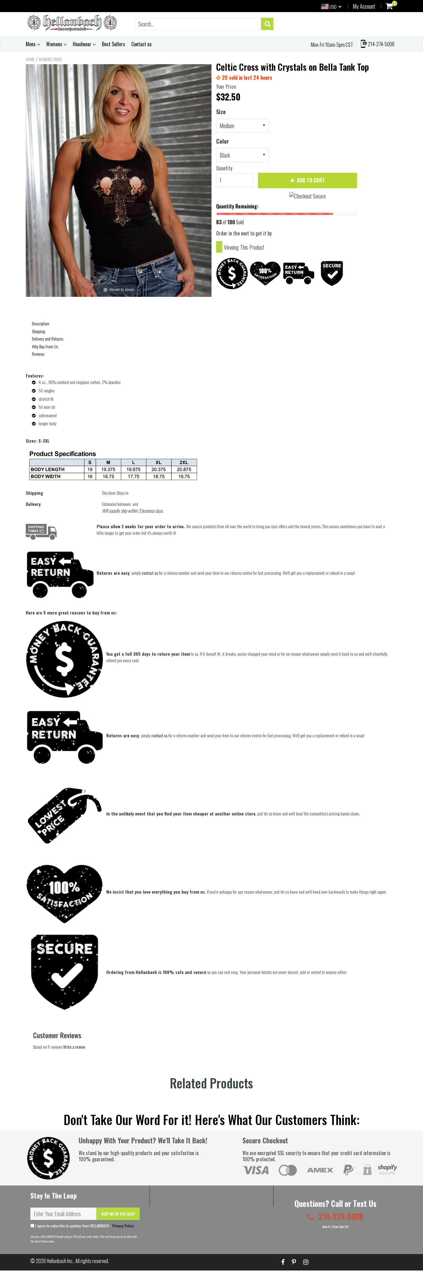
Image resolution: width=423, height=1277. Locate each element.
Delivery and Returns (47, 338)
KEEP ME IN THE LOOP (118, 1214)
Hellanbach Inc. (60, 1261)
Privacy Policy (123, 1225)
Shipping (38, 331)
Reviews (38, 354)
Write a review (74, 1046)
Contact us (141, 44)
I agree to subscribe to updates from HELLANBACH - (84, 1225)
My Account (364, 6)
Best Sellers (113, 44)
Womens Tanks (50, 59)
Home (30, 59)
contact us (159, 735)
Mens (31, 44)
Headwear (83, 44)
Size (221, 112)
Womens (54, 44)
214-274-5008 (381, 44)
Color (222, 141)
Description (40, 323)
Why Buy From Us (45, 346)
